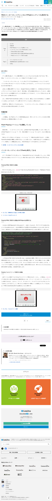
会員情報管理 (8, 483)
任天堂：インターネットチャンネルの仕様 (13, 145)
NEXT (48, 320)
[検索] (2, 5)
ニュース (3, 458)
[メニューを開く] (2, 2)
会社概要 (7, 487)
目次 (26, 39)
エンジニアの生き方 (29, 5)
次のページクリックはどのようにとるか (26, 314)
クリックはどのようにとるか (16, 59)
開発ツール (43, 5)
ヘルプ (7, 480)
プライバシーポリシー (10, 491)
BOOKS (43, 458)
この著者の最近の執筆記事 (14, 362)
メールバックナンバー (27, 420)
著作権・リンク (8, 481)
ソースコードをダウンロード (10, 215)
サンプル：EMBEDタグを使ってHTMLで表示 (14, 212)
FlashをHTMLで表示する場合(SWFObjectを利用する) (22, 53)
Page (4, 61)
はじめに (12, 43)
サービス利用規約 (9, 489)
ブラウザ (3, 22)
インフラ (22, 5)
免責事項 (7, 485)
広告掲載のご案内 (39, 452)
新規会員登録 (26, 423)
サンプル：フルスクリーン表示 (10, 309)
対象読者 (12, 45)
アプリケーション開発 (13, 5)
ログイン (26, 426)
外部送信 (7, 493)
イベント (30, 458)
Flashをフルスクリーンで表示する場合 (19, 55)
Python (37, 5)
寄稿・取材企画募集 (13, 452)
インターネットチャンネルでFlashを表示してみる (20, 49)
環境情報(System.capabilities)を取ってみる (19, 61)
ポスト (4, 34)
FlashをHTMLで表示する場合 (17, 51)
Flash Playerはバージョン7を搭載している (19, 47)
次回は (11, 63)
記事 (16, 458)
